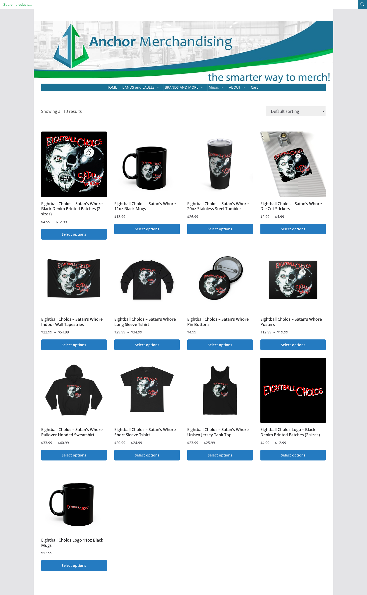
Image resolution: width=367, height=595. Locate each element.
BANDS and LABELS (138, 87)
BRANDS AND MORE (181, 87)
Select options (74, 234)
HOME (112, 87)
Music (214, 87)
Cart (254, 87)
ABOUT (235, 87)
